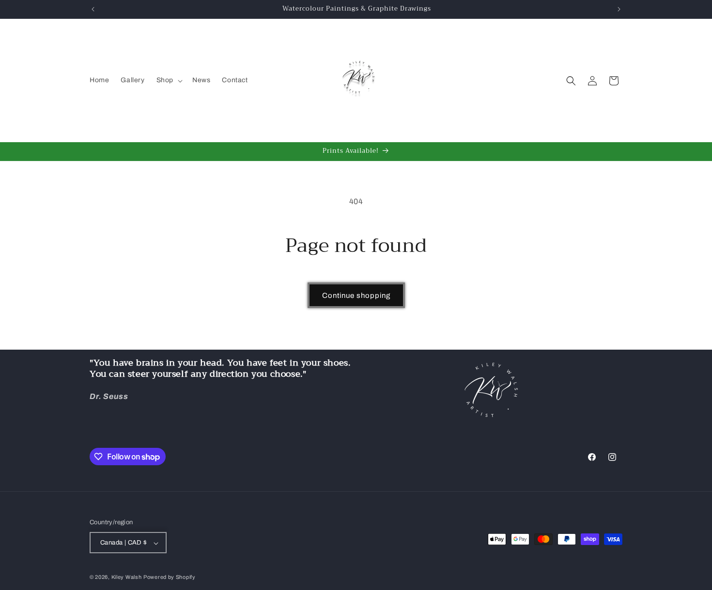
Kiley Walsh (126, 577)
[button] (168, 80)
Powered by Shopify (169, 577)
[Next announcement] (619, 9)
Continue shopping (356, 295)
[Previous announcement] (93, 9)
